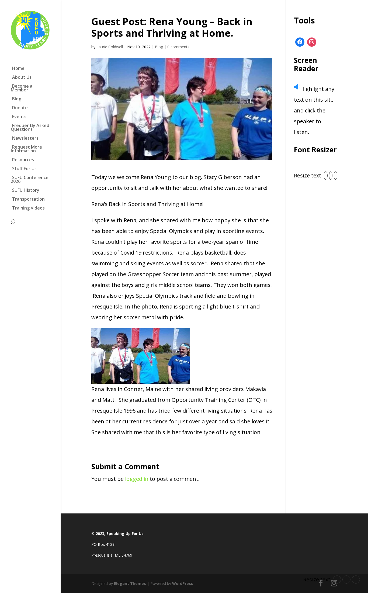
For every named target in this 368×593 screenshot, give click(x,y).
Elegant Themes (130, 583)
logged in (136, 478)
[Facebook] (300, 42)
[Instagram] (312, 42)
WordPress (182, 583)
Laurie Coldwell (109, 46)
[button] (325, 176)
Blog (159, 46)
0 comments (178, 46)
